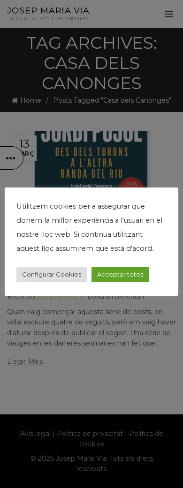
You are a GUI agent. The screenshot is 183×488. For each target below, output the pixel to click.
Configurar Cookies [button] (51, 274)
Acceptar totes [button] (120, 274)
